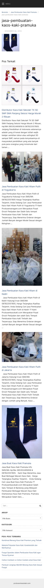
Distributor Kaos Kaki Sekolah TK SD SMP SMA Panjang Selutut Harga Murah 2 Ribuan (21, 113)
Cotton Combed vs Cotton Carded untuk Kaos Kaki (21, 560)
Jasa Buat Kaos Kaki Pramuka (16, 463)
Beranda (5, 12)
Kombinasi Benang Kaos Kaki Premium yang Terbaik (22, 540)
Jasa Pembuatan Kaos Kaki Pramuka (24, 12)
